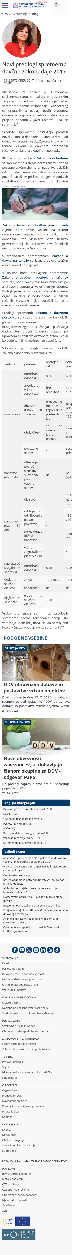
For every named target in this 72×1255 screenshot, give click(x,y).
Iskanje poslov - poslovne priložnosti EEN (27, 1072)
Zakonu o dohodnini (52, 158)
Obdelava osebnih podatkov (19, 1195)
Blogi (35, 14)
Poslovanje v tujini (13, 968)
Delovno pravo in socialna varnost (23, 974)
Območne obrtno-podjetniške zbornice (26, 1031)
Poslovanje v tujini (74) (17, 823)
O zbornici (9, 1085)
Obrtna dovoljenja (13, 1140)
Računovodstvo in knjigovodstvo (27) (25, 833)
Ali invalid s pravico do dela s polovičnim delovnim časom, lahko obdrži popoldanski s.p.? (34, 859)
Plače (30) (9, 828)
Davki (5, 963)
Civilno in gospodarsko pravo (20, 984)
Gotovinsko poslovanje (17, 875)
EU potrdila (9, 1150)
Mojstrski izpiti (11, 1002)
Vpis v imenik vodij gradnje (18, 1145)
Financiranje (10, 1077)
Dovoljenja (10, 1124)
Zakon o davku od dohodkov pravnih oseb (35, 225)
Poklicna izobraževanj (18, 997)
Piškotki (10, 1205)
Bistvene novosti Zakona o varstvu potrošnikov (31, 905)
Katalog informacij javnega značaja (23, 1106)
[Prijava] (56, 4)
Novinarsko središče (14, 1101)
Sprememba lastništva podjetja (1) (24, 842)
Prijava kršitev (10, 1111)
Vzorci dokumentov (14, 990)
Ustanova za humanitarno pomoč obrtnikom (34, 1161)
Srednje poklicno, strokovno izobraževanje (28, 1013)
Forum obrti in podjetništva (19, 1043)
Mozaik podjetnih (13, 1179)
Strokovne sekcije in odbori (18, 1026)
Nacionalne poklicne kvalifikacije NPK (25, 1008)
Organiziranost (11, 1090)
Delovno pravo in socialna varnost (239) (27, 809)
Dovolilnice (9, 1134)
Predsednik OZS (12, 1095)
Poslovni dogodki (12, 1062)
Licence (6, 1129)
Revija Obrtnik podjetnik (17, 1173)
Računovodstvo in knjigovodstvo (22, 979)
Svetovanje (20, 14)
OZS (5, 14)
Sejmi (5, 1067)
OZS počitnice (10, 1184)
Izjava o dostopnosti (14, 1200)
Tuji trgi (7, 1056)
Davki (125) (10, 814)
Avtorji (6, 1210)
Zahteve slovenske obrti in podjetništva (26, 1049)
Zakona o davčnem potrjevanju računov (35, 277)
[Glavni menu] (5, 6)
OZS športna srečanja (15, 1189)
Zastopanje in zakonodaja (20, 1038)
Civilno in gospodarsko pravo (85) (23, 819)
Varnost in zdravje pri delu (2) (21, 838)
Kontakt (7, 1117)
